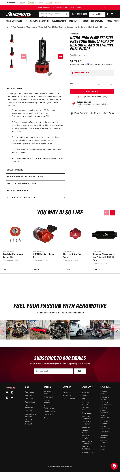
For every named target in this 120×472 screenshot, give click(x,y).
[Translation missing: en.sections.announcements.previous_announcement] (15, 7)
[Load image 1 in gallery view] (12, 38)
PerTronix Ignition (47, 393)
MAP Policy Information (86, 417)
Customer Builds (85, 409)
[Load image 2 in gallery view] (12, 51)
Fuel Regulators (29, 407)
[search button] (66, 14)
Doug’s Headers (47, 402)
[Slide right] (60, 56)
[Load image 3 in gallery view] (12, 64)
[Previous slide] (106, 212)
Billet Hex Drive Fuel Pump (71, 255)
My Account (67, 392)
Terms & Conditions (86, 448)
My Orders (67, 396)
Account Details (69, 399)
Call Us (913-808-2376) (87, 423)
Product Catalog (103, 393)
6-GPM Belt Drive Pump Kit (44, 255)
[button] (112, 14)
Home (8, 27)
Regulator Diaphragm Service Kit (13, 255)
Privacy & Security (85, 437)
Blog (83, 399)
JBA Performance (49, 407)
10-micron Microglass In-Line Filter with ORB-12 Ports (103, 257)
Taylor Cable (48, 397)
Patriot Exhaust (50, 411)
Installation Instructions (105, 428)
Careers (103, 449)
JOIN (80, 371)
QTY (71, 84)
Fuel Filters (29, 411)
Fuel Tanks (29, 399)
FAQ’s (102, 446)
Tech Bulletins (105, 432)
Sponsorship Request (87, 403)
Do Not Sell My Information (87, 443)
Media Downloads (104, 417)
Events (84, 396)
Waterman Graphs (104, 436)
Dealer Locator (87, 413)
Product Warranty (85, 432)
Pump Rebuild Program (105, 422)
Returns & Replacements (105, 404)
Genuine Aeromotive (104, 442)
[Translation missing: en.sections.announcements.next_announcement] (104, 7)
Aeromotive (56, 466)
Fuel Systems (30, 402)
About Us (85, 392)
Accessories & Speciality (30, 415)
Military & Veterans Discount (28, 422)
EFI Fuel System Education (104, 410)
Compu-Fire (48, 415)
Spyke (46, 418)
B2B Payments (87, 452)
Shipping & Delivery (104, 398)
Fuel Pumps (29, 392)
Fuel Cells (28, 396)
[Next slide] (112, 212)
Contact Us (86, 427)
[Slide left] (23, 56)
